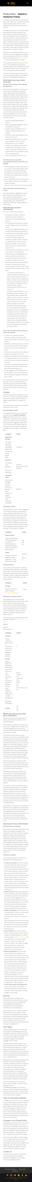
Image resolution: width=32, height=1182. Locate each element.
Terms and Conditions (11, 1169)
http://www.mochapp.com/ (12, 592)
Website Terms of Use (20, 937)
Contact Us (15, 1171)
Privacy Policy (22, 1169)
